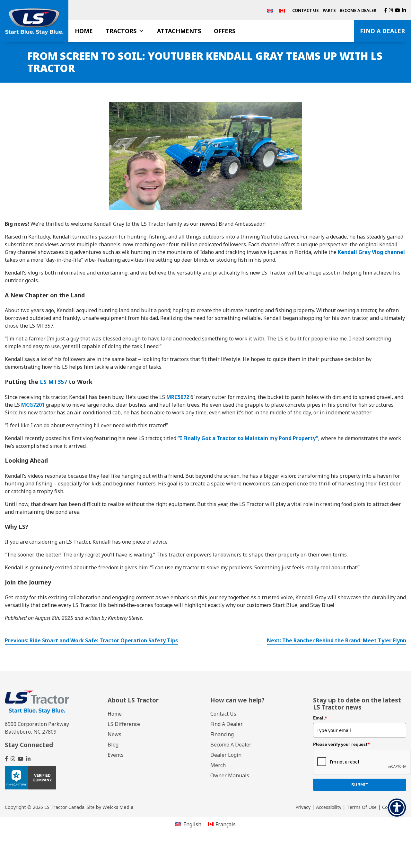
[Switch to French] (282, 10)
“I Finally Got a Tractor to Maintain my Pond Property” (248, 438)
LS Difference (124, 724)
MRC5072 (177, 397)
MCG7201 (33, 404)
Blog (113, 744)
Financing (222, 734)
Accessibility (328, 807)
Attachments (179, 31)
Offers (224, 31)
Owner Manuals (229, 775)
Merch (218, 765)
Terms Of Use (362, 807)
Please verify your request (341, 744)
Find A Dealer (382, 31)
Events (116, 754)
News (114, 734)
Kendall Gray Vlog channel (371, 252)
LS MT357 (53, 381)
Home (84, 31)
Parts (329, 10)
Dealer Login (225, 754)
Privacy (302, 807)
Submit (359, 785)
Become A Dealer (358, 10)
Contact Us (305, 10)
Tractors (121, 31)
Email (320, 718)
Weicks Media (118, 807)
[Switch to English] (270, 10)
